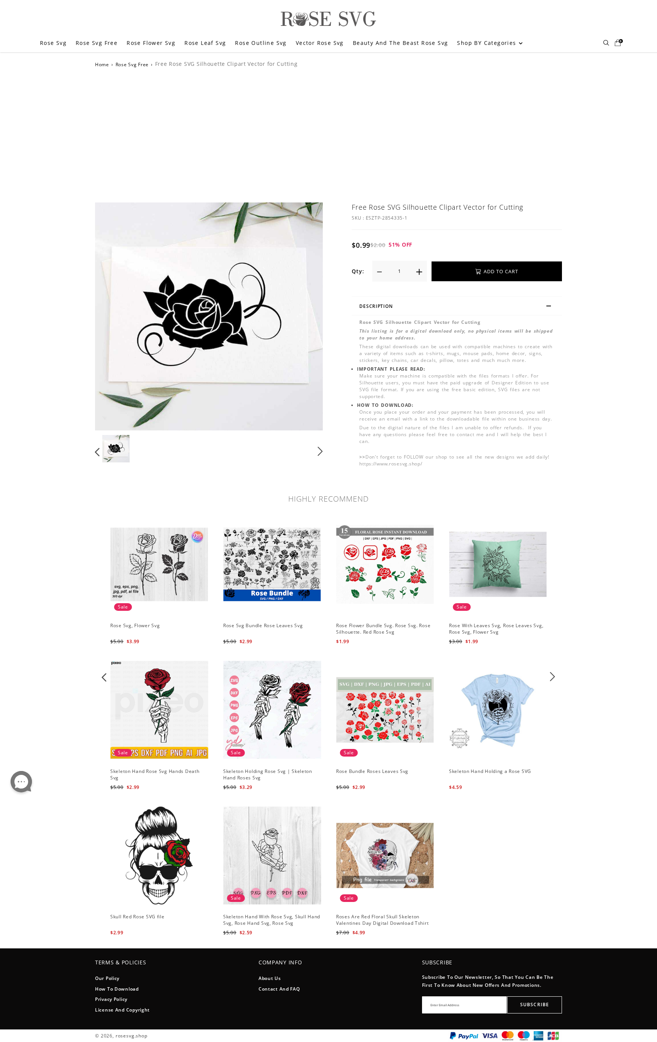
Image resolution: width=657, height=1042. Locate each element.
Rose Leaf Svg (205, 42)
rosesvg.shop (132, 1036)
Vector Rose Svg (320, 42)
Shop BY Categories (487, 42)
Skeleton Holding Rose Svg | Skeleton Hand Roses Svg (267, 774)
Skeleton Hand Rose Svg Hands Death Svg (154, 774)
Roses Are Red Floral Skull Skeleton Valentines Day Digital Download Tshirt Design (382, 923)
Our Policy (107, 978)
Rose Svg (53, 42)
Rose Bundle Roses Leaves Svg (372, 771)
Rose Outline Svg (260, 42)
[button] (113, 315)
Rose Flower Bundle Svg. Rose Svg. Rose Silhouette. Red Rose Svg (383, 628)
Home (102, 64)
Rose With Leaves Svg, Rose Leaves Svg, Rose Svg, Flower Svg (496, 628)
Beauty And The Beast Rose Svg (400, 42)
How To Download (117, 989)
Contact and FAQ (279, 989)
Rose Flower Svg (151, 42)
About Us (270, 978)
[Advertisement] (328, 134)
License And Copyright (122, 1010)
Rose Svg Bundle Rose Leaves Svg (263, 625)
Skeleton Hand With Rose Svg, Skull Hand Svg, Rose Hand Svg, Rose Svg (271, 919)
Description (375, 306)
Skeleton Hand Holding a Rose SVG (490, 771)
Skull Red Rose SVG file (137, 916)
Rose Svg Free (96, 42)
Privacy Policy (111, 999)
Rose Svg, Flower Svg (135, 625)
